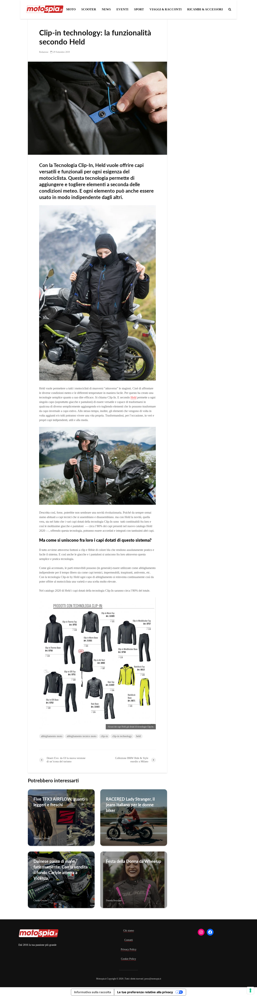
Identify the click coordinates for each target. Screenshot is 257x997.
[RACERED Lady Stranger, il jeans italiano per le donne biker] (133, 817)
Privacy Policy (128, 949)
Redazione (43, 52)
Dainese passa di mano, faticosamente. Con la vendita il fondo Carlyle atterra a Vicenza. (60, 870)
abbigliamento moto (51, 736)
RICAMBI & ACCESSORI (205, 9)
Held (133, 397)
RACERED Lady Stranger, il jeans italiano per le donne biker (130, 805)
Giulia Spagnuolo (114, 838)
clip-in (104, 736)
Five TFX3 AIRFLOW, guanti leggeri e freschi (59, 802)
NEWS (106, 9)
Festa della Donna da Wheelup (133, 861)
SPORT (139, 9)
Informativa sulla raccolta (92, 992)
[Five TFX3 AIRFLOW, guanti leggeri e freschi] (61, 817)
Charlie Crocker (40, 900)
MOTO (71, 9)
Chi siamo (128, 930)
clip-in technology (122, 736)
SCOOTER (88, 9)
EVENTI (122, 9)
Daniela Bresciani (114, 900)
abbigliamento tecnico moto (81, 736)
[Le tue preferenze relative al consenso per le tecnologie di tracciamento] (250, 990)
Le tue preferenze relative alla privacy (145, 992)
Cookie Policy (128, 958)
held (138, 736)
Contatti (128, 940)
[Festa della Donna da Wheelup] (133, 879)
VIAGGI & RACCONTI (166, 9)
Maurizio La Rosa (41, 838)
